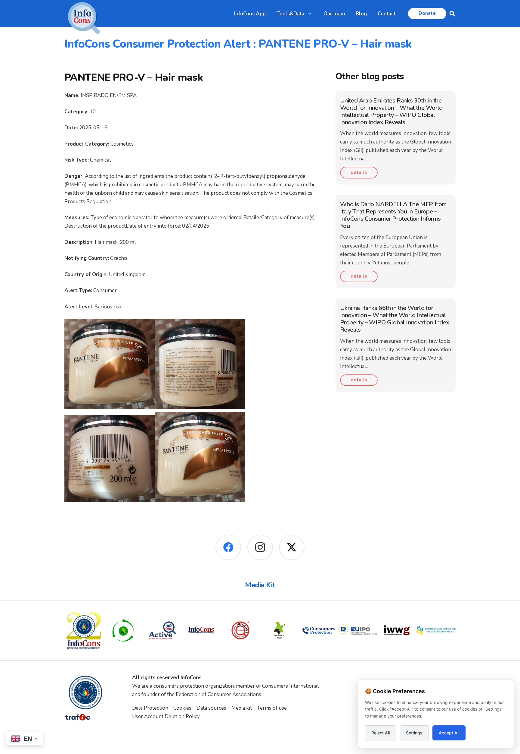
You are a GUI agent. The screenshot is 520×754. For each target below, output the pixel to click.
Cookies (182, 708)
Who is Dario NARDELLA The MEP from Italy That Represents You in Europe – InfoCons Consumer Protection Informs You (393, 215)
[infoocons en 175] (201, 630)
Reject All (380, 732)
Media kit (241, 708)
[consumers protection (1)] (318, 630)
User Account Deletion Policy (166, 716)
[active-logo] (162, 630)
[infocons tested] (240, 630)
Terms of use (272, 708)
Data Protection (150, 708)
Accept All (449, 732)
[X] (292, 547)
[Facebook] (228, 547)
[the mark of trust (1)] (279, 630)
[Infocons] (84, 630)
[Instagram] (260, 547)
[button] (310, 14)
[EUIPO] (357, 630)
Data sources (211, 708)
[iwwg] (396, 630)
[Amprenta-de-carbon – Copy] (123, 630)
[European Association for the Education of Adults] (436, 630)
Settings (414, 732)
